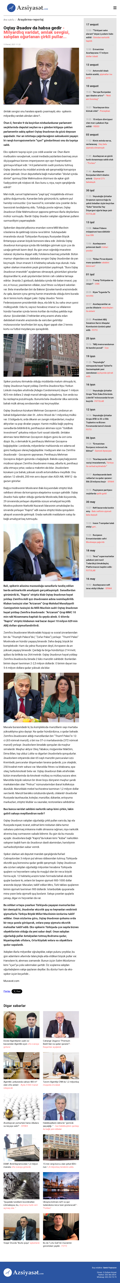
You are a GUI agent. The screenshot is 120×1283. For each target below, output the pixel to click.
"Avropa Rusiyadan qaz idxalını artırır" (98, 95)
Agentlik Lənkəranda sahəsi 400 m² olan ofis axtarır (21, 1084)
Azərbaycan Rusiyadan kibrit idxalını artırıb (97, 176)
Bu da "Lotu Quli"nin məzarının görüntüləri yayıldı (57, 1244)
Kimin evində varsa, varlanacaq (99, 144)
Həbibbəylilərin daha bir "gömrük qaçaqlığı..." (61, 1126)
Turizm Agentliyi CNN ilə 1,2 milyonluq (61, 1083)
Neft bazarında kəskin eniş (100, 511)
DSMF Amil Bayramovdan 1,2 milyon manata (21, 1165)
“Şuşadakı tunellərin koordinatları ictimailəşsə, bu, (21, 1205)
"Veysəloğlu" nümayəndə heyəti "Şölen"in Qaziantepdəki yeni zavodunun (99, 369)
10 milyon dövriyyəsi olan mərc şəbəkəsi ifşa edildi (99, 123)
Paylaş (7, 991)
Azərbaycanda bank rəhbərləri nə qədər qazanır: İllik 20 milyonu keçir (100, 478)
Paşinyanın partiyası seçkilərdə (99, 492)
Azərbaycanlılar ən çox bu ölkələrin (99, 307)
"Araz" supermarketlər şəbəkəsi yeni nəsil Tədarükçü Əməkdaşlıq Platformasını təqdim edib (100, 563)
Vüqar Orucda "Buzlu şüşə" (22, 1243)
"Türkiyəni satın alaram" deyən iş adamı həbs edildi (99, 35)
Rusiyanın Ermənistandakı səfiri (96, 538)
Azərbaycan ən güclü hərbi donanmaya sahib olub (99, 159)
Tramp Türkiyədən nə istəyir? (99, 282)
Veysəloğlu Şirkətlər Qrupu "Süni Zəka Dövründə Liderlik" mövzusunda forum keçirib (100, 395)
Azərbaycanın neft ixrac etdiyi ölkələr (99, 587)
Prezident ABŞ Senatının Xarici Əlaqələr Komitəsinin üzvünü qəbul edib (98, 324)
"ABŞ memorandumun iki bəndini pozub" (100, 346)
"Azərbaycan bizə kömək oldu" (98, 109)
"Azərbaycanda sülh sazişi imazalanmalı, (100, 462)
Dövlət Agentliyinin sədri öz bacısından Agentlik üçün (21, 1044)
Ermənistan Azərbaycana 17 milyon (97, 53)
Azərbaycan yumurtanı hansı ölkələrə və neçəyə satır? (21, 1124)
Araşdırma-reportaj (30, 19)
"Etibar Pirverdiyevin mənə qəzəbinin (99, 262)
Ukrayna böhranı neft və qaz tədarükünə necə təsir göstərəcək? (60, 1205)
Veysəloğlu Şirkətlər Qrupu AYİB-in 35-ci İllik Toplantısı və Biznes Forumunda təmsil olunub (99, 422)
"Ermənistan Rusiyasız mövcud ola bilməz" (99, 447)
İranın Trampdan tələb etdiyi (100, 525)
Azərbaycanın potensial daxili (97, 247)
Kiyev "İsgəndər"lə (98, 294)
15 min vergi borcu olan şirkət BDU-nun (60, 1165)
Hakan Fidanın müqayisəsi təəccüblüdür (99, 231)
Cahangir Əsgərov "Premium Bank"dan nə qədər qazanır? (57, 1044)
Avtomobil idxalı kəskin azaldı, (99, 74)
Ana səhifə (9, 19)
